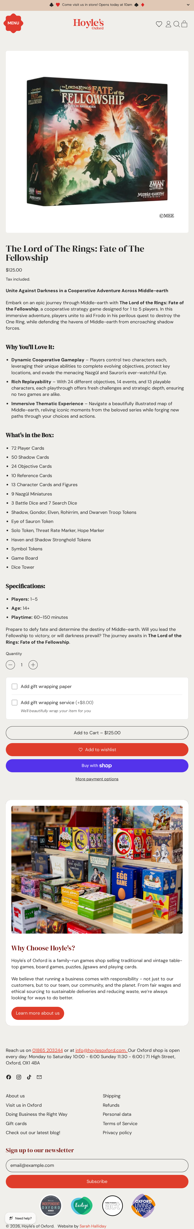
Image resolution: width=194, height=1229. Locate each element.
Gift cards (16, 1124)
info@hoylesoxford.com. (102, 1050)
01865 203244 (47, 1050)
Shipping (111, 1096)
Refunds (111, 1105)
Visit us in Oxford (24, 1105)
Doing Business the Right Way (36, 1114)
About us (15, 1096)
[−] (10, 664)
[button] (158, 24)
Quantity (14, 653)
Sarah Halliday (93, 1226)
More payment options (97, 779)
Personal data (117, 1114)
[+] (33, 664)
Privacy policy (117, 1133)
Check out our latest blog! (33, 1133)
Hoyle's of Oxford (38, 1226)
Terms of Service (120, 1124)
